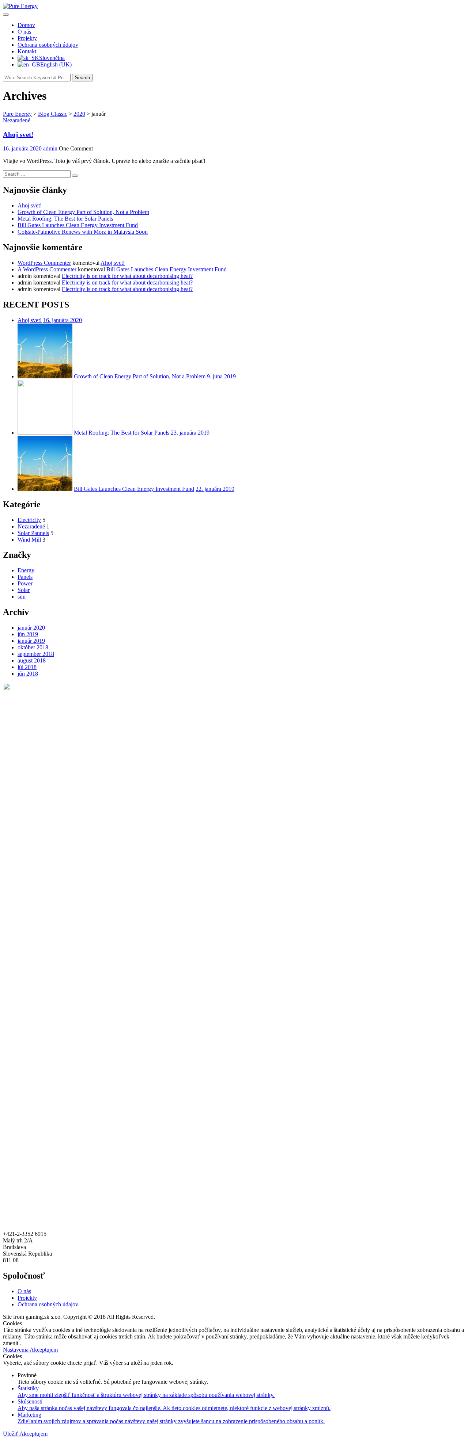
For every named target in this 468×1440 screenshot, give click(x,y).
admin (50, 148)
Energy (26, 570)
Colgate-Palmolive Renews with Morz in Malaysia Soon (83, 232)
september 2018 (36, 654)
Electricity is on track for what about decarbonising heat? (127, 276)
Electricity (29, 520)
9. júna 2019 (221, 376)
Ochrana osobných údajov (48, 45)
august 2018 (32, 660)
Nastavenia (16, 1350)
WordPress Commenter (44, 263)
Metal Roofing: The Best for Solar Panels (65, 218)
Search (82, 77)
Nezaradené (16, 120)
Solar (24, 590)
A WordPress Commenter (47, 269)
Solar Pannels (33, 533)
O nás (24, 31)
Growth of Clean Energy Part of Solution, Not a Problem (83, 212)
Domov (26, 25)
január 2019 (31, 641)
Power (25, 583)
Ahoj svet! (18, 134)
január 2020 (31, 627)
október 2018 (33, 647)
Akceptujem (44, 1350)
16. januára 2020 (62, 320)
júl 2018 (27, 667)
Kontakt (27, 51)
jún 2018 (28, 674)
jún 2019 (28, 634)
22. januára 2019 (215, 489)
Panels (25, 577)
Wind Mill (29, 539)
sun (22, 596)
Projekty (27, 38)
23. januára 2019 (190, 432)
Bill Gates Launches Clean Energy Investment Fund (78, 225)
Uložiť (11, 1434)
